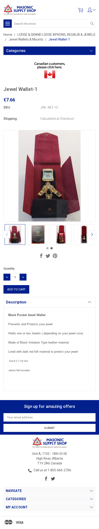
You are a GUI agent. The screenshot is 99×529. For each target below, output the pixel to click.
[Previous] (6, 234)
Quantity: (9, 268)
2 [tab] (51, 248)
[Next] (92, 234)
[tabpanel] (14, 234)
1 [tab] (47, 248)
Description (16, 302)
